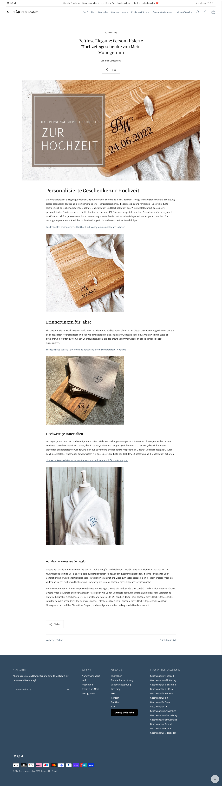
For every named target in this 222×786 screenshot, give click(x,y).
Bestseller (103, 12)
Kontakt (115, 697)
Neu (93, 12)
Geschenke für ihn (159, 697)
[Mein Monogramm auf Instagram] (12, 3)
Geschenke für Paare (160, 702)
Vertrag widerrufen (124, 712)
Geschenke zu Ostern (160, 728)
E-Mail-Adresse (22, 685)
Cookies (115, 702)
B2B (113, 706)
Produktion (87, 684)
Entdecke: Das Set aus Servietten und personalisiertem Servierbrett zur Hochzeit (86, 349)
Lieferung (115, 688)
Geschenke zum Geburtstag (163, 715)
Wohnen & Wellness (162, 12)
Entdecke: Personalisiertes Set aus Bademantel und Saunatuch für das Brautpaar (87, 460)
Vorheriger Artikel (55, 640)
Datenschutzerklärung (122, 680)
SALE (85, 12)
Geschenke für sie (158, 706)
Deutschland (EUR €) (204, 3)
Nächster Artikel (168, 640)
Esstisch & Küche (139, 12)
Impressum (116, 675)
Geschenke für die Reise (161, 688)
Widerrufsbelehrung (121, 684)
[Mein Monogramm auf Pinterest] (8, 3)
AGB (113, 693)
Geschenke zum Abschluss (163, 710)
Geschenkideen (118, 12)
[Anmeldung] (205, 12)
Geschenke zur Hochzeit (162, 675)
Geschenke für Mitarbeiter (163, 732)
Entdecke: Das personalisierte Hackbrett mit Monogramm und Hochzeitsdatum (85, 226)
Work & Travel (183, 12)
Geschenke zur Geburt (161, 724)
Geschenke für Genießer (162, 693)
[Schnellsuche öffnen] (197, 12)
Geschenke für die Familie (163, 684)
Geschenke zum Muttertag (163, 680)
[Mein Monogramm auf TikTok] (15, 3)
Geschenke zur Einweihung (163, 719)
